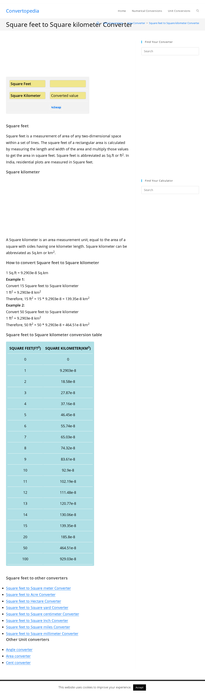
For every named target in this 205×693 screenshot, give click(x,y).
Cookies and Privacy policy (162, 684)
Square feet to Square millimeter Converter (42, 633)
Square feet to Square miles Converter (38, 627)
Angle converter (19, 649)
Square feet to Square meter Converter (38, 588)
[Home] (97, 23)
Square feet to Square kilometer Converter (174, 23)
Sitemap (102, 688)
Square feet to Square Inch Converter (37, 620)
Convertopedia (22, 10)
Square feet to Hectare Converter (33, 601)
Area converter (18, 656)
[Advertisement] (67, 58)
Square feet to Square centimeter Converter (42, 614)
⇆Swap (56, 107)
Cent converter (18, 662)
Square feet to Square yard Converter (37, 607)
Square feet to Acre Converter (30, 594)
